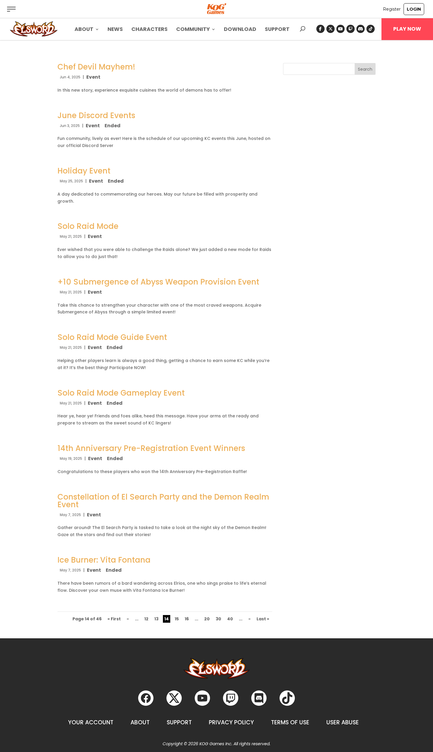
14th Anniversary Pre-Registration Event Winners (151, 448)
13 (156, 619)
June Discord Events (96, 115)
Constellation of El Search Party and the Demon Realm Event (163, 501)
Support (277, 30)
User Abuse (342, 722)
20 (207, 619)
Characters (149, 30)
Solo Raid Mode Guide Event (112, 337)
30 (218, 619)
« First (114, 619)
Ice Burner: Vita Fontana (104, 560)
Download (240, 30)
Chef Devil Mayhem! (96, 67)
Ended (112, 125)
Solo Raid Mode (87, 226)
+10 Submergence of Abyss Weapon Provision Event (158, 282)
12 (146, 619)
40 (230, 619)
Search (365, 69)
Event (93, 77)
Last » (263, 619)
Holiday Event (83, 171)
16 (187, 619)
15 (177, 619)
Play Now (407, 29)
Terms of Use (290, 722)
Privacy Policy (231, 722)
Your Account (90, 722)
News (115, 30)
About (140, 722)
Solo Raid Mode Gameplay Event (121, 393)
